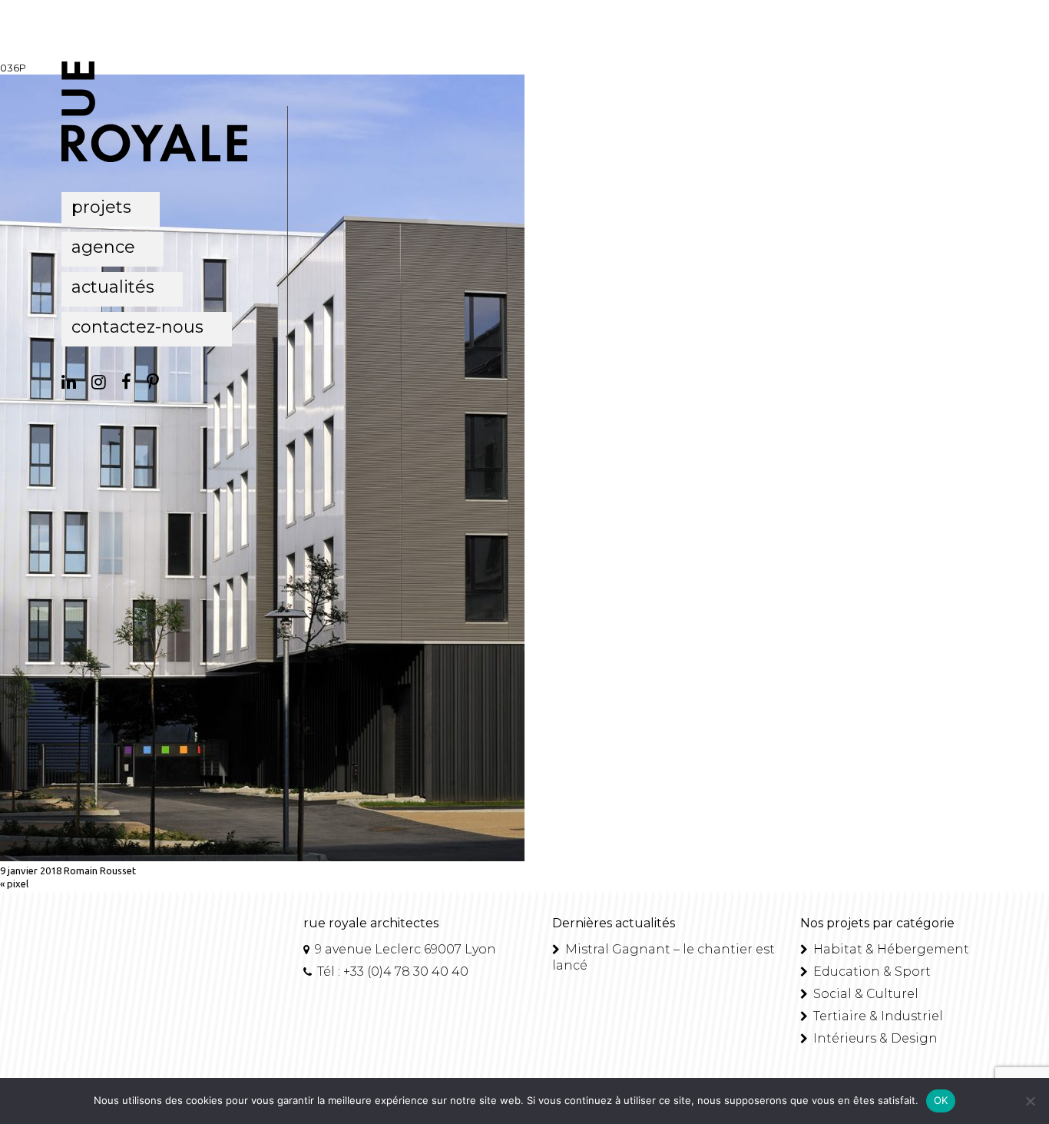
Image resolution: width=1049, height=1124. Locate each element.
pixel (17, 883)
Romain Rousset (100, 870)
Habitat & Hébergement (889, 949)
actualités (112, 287)
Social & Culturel (864, 993)
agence (103, 247)
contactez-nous (137, 327)
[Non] (1029, 1101)
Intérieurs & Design (874, 1038)
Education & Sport (870, 971)
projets (101, 207)
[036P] (262, 857)
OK (941, 1100)
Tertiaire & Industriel (876, 1016)
